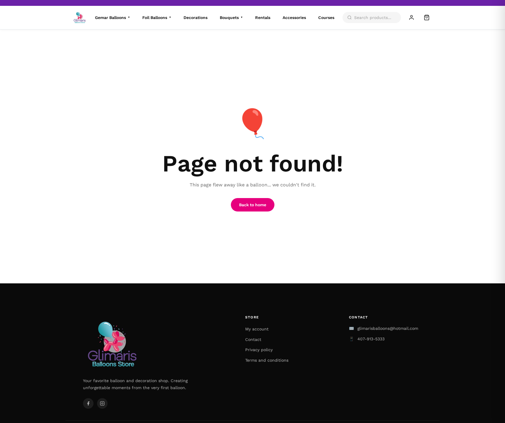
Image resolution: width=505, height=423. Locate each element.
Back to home (252, 204)
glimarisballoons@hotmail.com (387, 328)
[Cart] (427, 17)
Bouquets (231, 17)
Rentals (262, 17)
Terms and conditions (266, 360)
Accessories (294, 17)
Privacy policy (259, 349)
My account (257, 329)
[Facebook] (88, 403)
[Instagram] (102, 403)
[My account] (411, 17)
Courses (326, 17)
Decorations (195, 17)
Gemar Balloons (112, 17)
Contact (253, 339)
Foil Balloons (156, 17)
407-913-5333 (371, 339)
